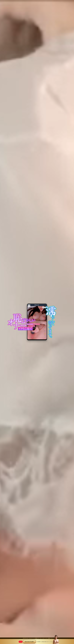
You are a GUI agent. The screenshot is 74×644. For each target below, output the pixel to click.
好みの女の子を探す (29, 641)
